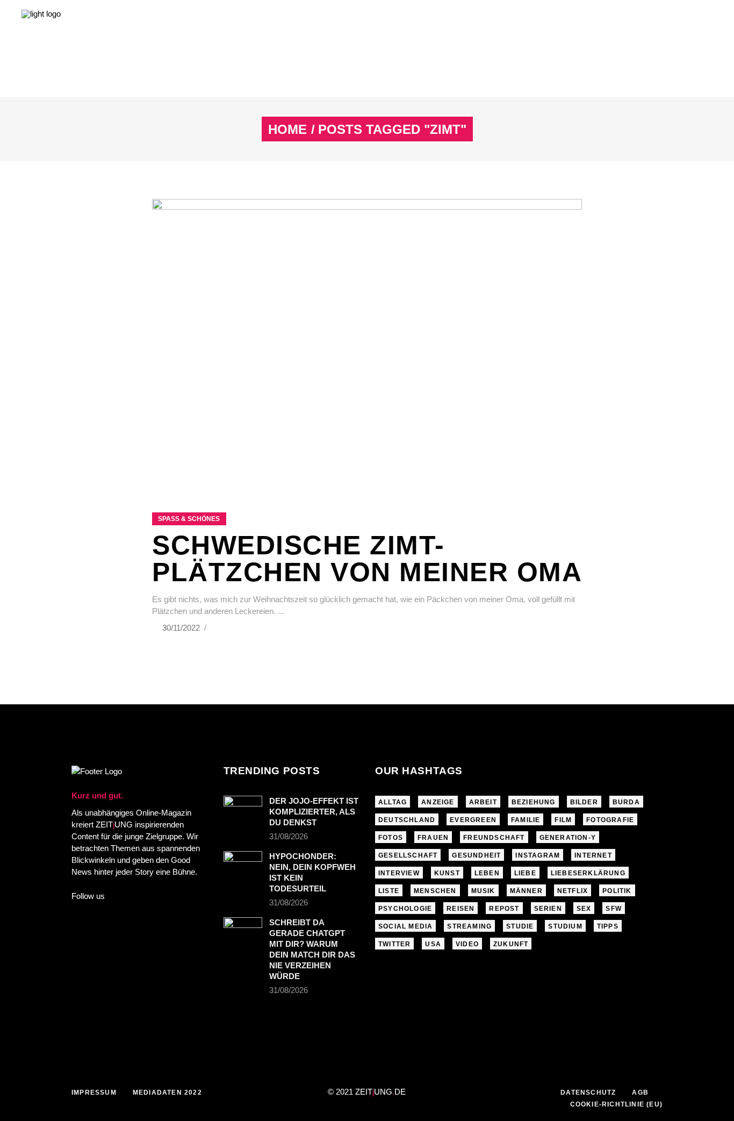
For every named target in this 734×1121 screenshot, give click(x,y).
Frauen (433, 837)
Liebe (525, 873)
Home (287, 129)
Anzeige (437, 802)
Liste (388, 891)
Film (563, 820)
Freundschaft (493, 837)
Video (467, 944)
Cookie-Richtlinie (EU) (616, 1104)
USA (433, 944)
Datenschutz (588, 1092)
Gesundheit (476, 855)
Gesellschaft (407, 855)
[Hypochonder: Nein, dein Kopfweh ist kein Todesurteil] (243, 864)
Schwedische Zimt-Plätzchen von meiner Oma (367, 558)
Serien (548, 908)
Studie (520, 926)
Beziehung (534, 802)
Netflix (572, 891)
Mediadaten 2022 (167, 1092)
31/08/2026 (288, 836)
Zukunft (510, 944)
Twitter (394, 944)
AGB (640, 1092)
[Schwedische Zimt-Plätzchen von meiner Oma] (367, 342)
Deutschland (406, 820)
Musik (483, 891)
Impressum (94, 1092)
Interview (399, 873)
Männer (526, 891)
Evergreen (473, 820)
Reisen (460, 908)
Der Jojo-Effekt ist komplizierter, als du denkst (313, 811)
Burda (626, 802)
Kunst (447, 873)
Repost (504, 908)
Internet (593, 855)
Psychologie (405, 908)
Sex (584, 908)
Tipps (607, 926)
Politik (616, 891)
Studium (565, 926)
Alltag (392, 802)
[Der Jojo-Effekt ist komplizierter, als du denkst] (243, 809)
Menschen (435, 891)
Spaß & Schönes (189, 519)
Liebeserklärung (588, 873)
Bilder (584, 802)
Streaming (469, 926)
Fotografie (610, 820)
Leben (487, 873)
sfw (614, 908)
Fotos (390, 837)
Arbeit (483, 802)
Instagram (537, 855)
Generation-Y (567, 837)
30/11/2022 (182, 627)
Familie (525, 820)
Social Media (405, 926)
